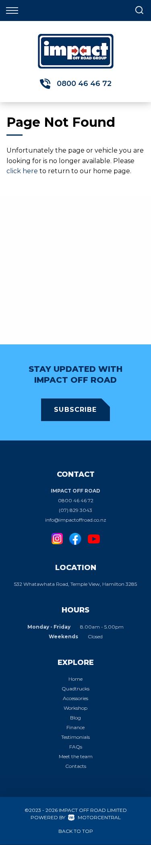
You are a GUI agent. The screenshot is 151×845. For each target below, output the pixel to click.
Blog (75, 718)
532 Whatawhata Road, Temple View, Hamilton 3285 (75, 584)
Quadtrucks (75, 689)
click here (22, 171)
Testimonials (75, 737)
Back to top (75, 831)
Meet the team (76, 756)
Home (75, 679)
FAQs (75, 747)
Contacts (75, 766)
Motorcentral (99, 817)
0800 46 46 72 (84, 83)
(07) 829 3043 (75, 510)
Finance (75, 727)
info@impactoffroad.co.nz (75, 520)
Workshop (75, 708)
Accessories (75, 698)
